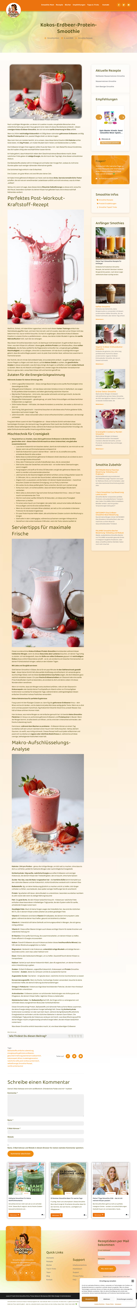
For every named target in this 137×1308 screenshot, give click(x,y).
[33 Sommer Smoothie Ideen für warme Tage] (68, 1179)
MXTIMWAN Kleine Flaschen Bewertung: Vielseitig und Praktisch (107, 472)
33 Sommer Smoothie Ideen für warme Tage (66, 1198)
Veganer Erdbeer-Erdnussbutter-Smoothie (109, 348)
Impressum (118, 1304)
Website (10, 1137)
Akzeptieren (89, 1299)
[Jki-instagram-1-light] (20, 1273)
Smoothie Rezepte (85, 38)
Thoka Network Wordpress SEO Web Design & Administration (50, 1296)
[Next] (122, 117)
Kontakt (105, 4)
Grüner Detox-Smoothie (106, 391)
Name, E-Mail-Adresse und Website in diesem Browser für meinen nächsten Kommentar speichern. (45, 1148)
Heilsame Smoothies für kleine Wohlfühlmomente (20, 1199)
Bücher (68, 4)
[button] (133, 1281)
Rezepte (59, 4)
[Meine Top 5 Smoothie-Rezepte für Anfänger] (110, 243)
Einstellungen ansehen (125, 1299)
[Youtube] (26, 1273)
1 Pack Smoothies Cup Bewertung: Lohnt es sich (110, 493)
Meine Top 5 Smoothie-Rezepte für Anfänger (108, 262)
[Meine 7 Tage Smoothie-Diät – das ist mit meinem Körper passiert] (110, 1179)
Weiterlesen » (100, 319)
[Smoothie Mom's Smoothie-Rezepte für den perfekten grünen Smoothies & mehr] (23, 1243)
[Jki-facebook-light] (15, 1273)
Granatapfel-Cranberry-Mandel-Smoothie (109, 433)
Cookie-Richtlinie (99, 1304)
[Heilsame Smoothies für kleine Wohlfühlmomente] (26, 1179)
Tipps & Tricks (93, 4)
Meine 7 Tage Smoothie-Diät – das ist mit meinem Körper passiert (107, 1199)
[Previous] (99, 117)
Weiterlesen (13, 1215)
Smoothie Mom (47, 4)
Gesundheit (110, 1193)
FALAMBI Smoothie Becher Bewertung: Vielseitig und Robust (110, 531)
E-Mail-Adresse (13, 1128)
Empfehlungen (79, 4)
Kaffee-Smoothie (103, 306)
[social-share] (68, 1056)
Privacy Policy (110, 1304)
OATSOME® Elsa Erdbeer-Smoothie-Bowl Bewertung (107, 513)
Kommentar (12, 1093)
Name (10, 1120)
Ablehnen (106, 1299)
